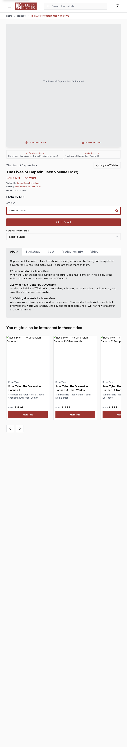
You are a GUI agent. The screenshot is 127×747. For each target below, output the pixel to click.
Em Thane (108, 397)
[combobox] (63, 236)
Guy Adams (34, 183)
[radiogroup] (63, 211)
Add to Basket (63, 222)
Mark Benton (31, 397)
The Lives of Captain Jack (21, 165)
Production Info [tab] (72, 251)
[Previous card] (10, 428)
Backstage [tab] (33, 251)
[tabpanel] (63, 287)
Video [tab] (94, 251)
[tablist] (63, 252)
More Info (28, 414)
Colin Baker (36, 187)
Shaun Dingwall (16, 397)
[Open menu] (9, 6)
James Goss (22, 183)
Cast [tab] (51, 251)
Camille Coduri (36, 394)
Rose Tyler (14, 382)
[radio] (63, 211)
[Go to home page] (26, 6)
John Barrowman (22, 187)
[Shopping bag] (117, 6)
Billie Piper (22, 394)
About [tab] (14, 251)
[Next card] (20, 428)
